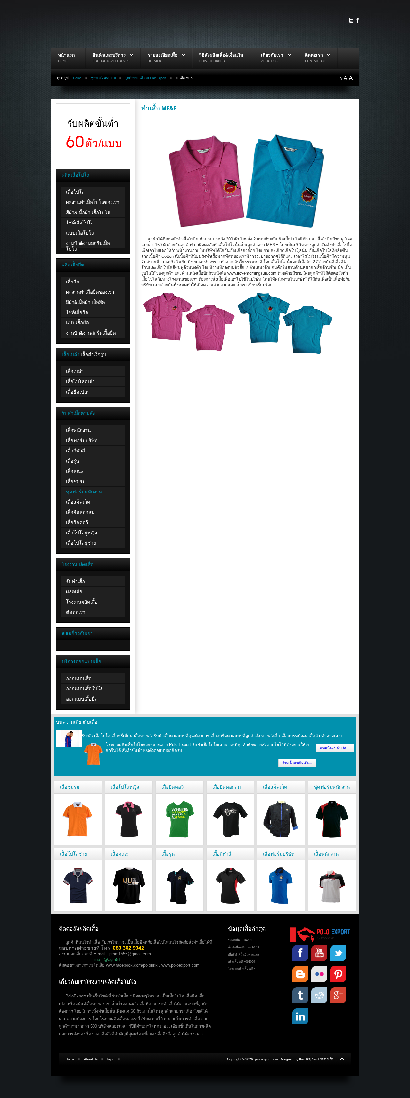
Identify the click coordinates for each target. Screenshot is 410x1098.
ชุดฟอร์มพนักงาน (103, 78)
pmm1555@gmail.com (130, 953)
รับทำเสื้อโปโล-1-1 (240, 940)
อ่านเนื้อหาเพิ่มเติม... (335, 748)
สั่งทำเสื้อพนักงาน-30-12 (243, 947)
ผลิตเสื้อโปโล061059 (241, 961)
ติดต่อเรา (314, 55)
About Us (91, 1059)
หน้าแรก (66, 55)
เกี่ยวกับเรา (272, 55)
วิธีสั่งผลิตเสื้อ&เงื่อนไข (221, 55)
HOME (63, 61)
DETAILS (154, 61)
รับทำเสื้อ (326, 1059)
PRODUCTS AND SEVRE (111, 61)
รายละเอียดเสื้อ (162, 55)
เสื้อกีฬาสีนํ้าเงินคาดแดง (243, 954)
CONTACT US (315, 61)
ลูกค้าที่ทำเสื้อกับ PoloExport (145, 78)
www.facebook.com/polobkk (132, 965)
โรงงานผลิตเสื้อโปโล (241, 968)
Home (77, 78)
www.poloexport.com (180, 965)
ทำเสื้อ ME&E (158, 107)
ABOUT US (269, 61)
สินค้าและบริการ (109, 55)
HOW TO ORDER (212, 61)
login (110, 1059)
